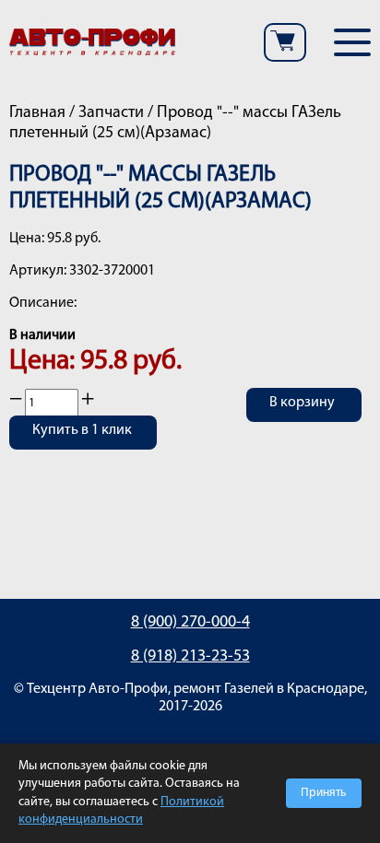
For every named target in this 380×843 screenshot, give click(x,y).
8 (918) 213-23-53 (190, 657)
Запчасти (111, 113)
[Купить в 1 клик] (83, 444)
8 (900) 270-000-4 (190, 623)
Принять (324, 793)
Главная (37, 113)
